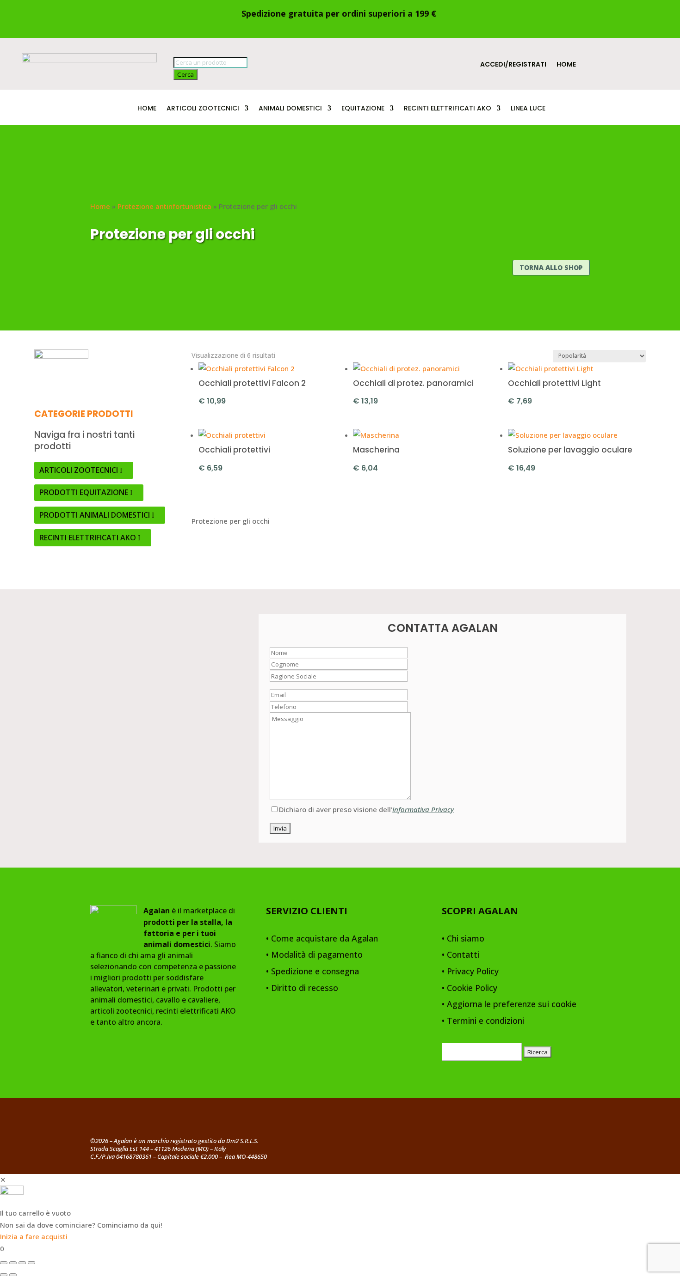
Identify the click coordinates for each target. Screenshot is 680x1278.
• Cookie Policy (469, 988)
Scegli (403, 400)
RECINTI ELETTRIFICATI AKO (447, 109)
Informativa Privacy (423, 809)
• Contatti (460, 955)
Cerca (185, 74)
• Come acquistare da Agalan (322, 939)
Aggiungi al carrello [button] (282, 400)
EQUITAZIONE (362, 109)
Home (566, 65)
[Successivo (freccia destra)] (13, 1274)
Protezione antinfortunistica (164, 206)
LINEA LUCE (528, 109)
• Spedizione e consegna (312, 972)
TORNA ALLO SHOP (551, 267)
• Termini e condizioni (483, 1021)
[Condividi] (22, 1262)
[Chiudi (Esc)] (31, 1262)
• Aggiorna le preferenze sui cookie (509, 1004)
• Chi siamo (463, 939)
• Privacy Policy (470, 972)
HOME (146, 109)
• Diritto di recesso (302, 988)
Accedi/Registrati (513, 65)
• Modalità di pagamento (314, 955)
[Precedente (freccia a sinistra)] (3, 1274)
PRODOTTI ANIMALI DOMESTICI (94, 515)
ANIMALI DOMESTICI (290, 109)
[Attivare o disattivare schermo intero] (13, 1262)
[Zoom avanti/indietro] (3, 1262)
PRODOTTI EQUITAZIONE (83, 492)
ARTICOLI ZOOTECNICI (203, 109)
